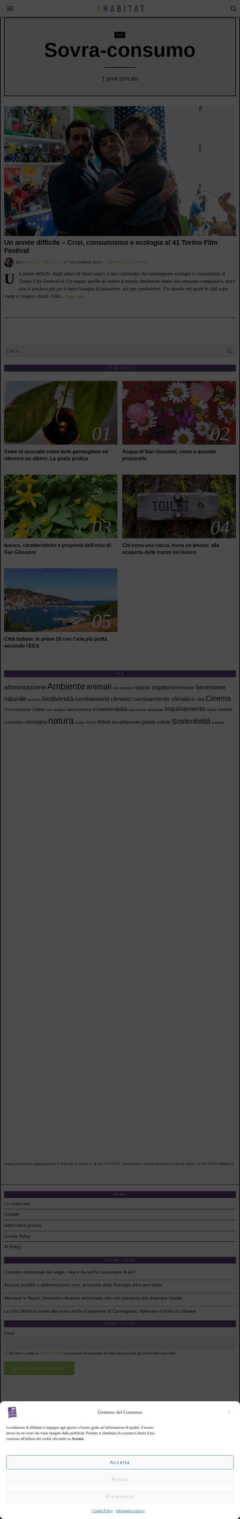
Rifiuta (120, 1479)
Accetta (120, 1462)
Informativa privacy (130, 1511)
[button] (231, 1412)
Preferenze (120, 1496)
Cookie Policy (102, 1511)
